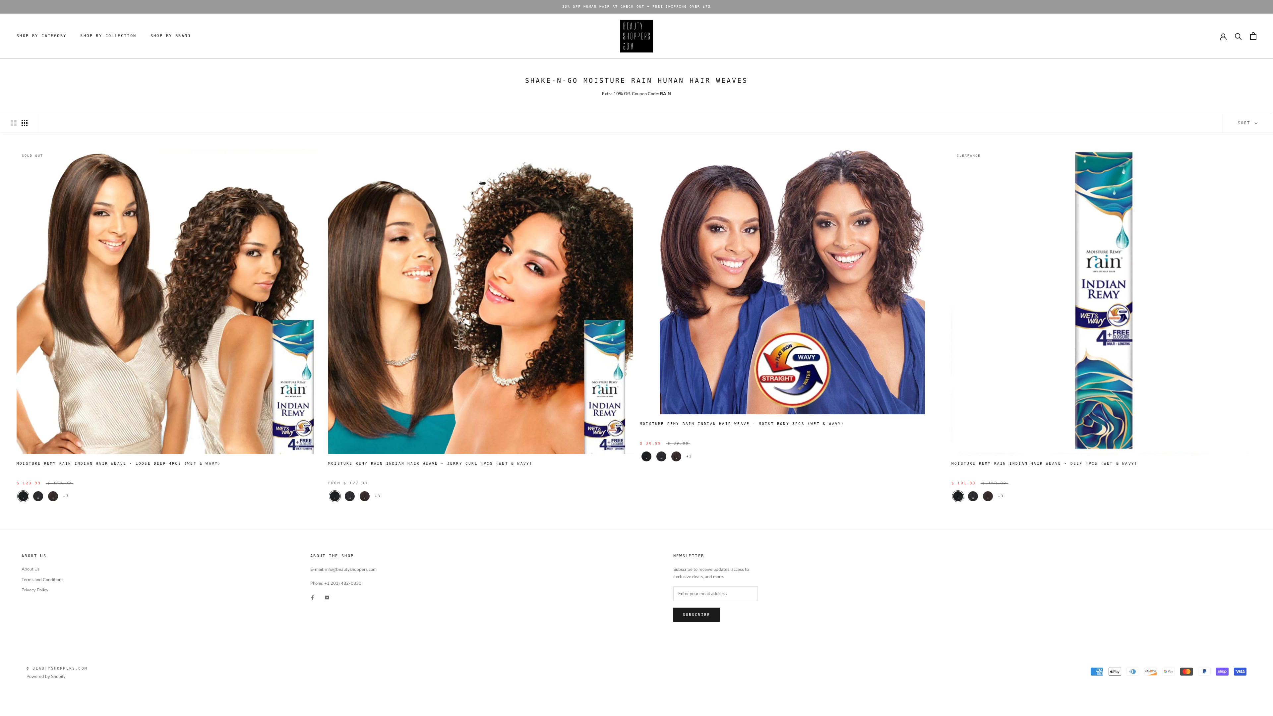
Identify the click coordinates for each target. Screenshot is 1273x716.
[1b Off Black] (38, 496)
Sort (1245, 123)
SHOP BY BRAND (171, 35)
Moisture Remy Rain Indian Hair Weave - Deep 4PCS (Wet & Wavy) (1044, 463)
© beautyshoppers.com (57, 668)
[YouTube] (327, 597)
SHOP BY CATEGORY (41, 35)
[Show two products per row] (14, 123)
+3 (66, 496)
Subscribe (696, 615)
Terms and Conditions (42, 580)
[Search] (1238, 35)
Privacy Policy (35, 590)
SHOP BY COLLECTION (108, 35)
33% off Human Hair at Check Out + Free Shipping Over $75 (636, 6)
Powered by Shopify (46, 677)
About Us (30, 569)
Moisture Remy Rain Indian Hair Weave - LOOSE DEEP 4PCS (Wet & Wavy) (119, 463)
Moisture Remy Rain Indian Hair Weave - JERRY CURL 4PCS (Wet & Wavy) (430, 463)
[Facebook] (312, 597)
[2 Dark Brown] (53, 496)
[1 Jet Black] (23, 496)
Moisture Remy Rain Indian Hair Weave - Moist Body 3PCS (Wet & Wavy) (742, 424)
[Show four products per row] (25, 123)
